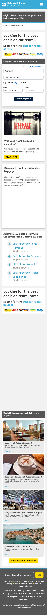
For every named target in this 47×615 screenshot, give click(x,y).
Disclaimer (38, 584)
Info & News (27, 584)
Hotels (17, 584)
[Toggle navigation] (41, 4)
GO (39, 574)
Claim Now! (11, 157)
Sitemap (28, 586)
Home (7, 581)
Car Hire (23, 581)
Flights (15, 581)
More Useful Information (23, 561)
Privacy (20, 586)
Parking (9, 584)
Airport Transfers (36, 581)
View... (7, 451)
